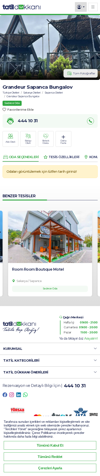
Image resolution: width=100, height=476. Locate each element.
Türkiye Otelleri (11, 92)
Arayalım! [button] (91, 338)
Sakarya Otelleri (31, 92)
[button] (50, 349)
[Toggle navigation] (93, 7)
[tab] (21, 157)
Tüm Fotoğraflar (84, 73)
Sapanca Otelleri (54, 92)
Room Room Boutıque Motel (38, 269)
